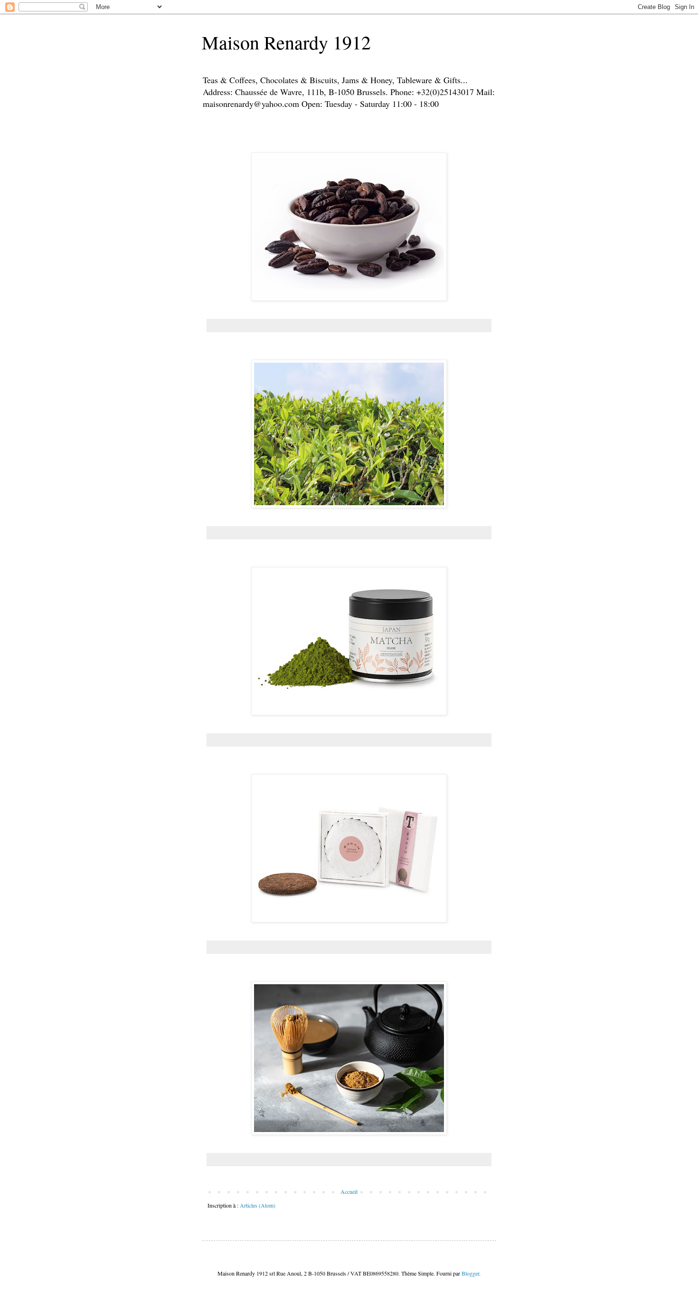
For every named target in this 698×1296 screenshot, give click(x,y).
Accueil (349, 1191)
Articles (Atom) (257, 1205)
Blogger (470, 1273)
